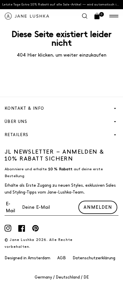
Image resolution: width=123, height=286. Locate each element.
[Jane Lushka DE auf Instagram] (8, 228)
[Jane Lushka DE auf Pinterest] (35, 228)
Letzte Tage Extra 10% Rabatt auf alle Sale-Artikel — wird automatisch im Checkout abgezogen (62, 4)
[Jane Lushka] (27, 16)
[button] (113, 16)
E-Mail (10, 207)
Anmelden (98, 207)
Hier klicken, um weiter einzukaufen (66, 55)
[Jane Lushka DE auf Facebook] (21, 228)
